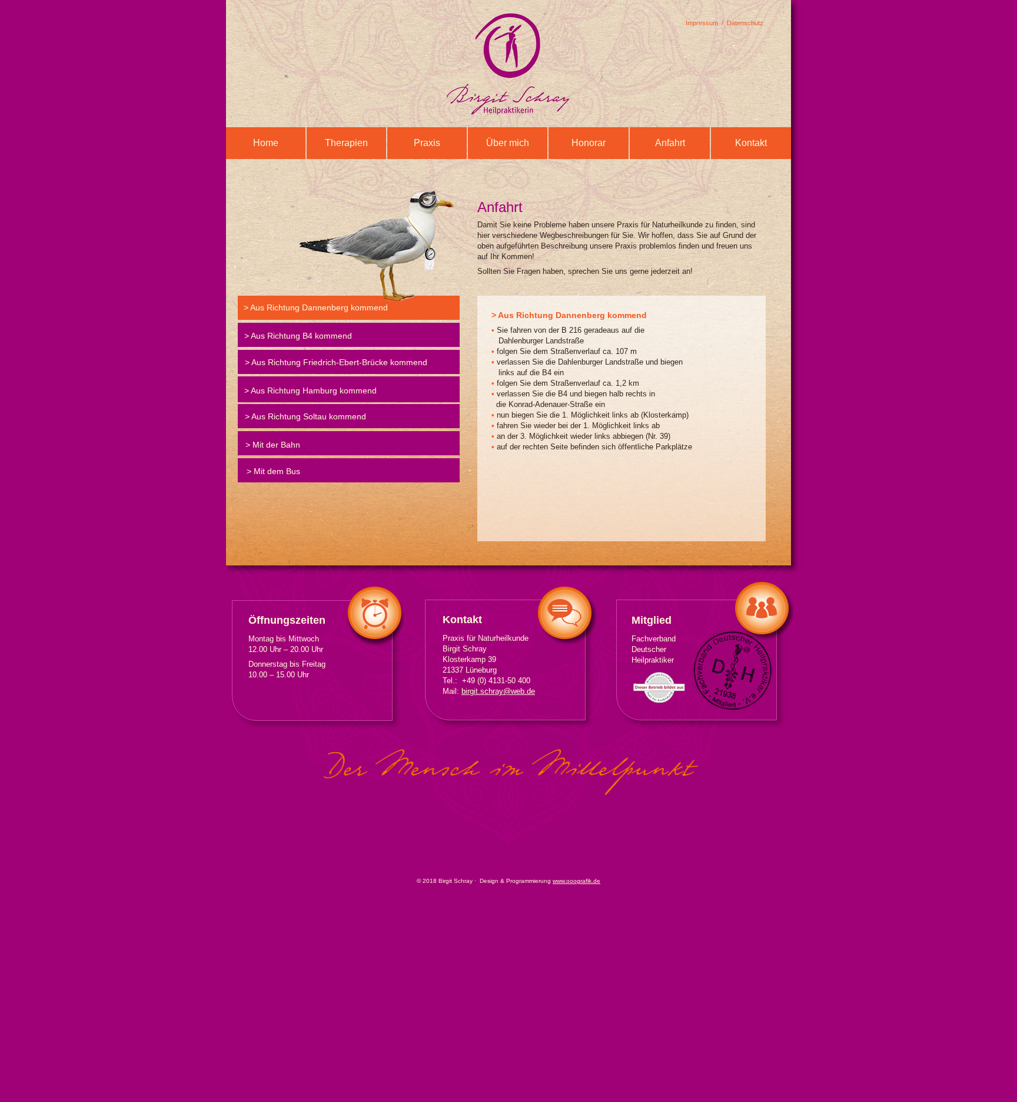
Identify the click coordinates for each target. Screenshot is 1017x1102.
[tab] (349, 308)
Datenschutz (745, 23)
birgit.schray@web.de (498, 691)
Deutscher (649, 649)
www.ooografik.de (576, 881)
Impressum (702, 23)
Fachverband (654, 638)
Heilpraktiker (653, 660)
